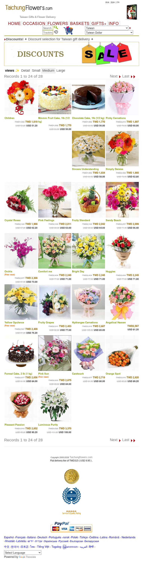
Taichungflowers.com (81, 457)
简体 (107, 2)
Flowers (57, 23)
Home (14, 23)
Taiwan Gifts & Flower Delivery (28, 16)
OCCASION (34, 23)
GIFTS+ (99, 23)
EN (118, 2)
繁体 (113, 2)
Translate (31, 557)
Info (114, 23)
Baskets (79, 23)
